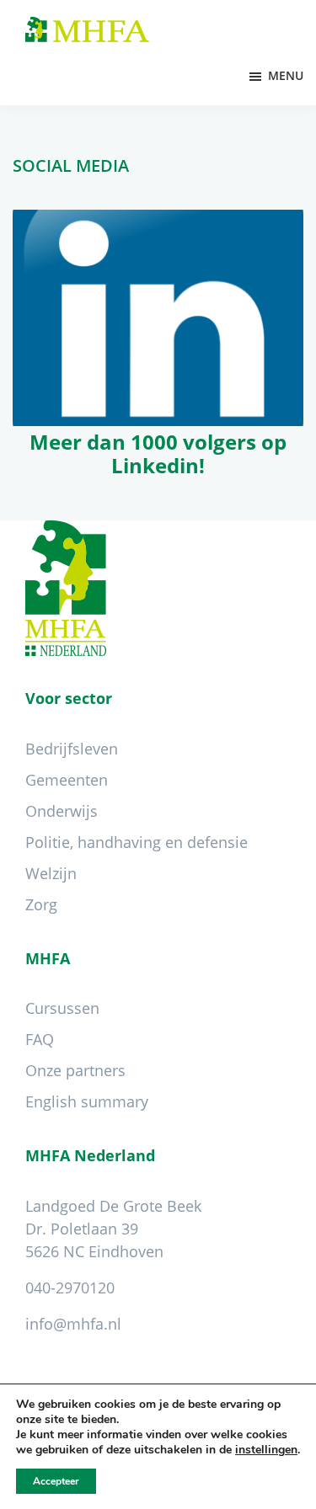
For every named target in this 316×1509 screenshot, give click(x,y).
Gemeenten (66, 780)
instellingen (266, 1450)
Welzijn (51, 873)
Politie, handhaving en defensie (136, 842)
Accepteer (56, 1481)
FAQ (39, 1039)
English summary (86, 1101)
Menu (285, 75)
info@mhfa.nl (73, 1324)
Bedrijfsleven (71, 749)
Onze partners (75, 1070)
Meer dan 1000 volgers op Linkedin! (158, 454)
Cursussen (62, 1008)
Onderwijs (61, 811)
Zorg (41, 904)
